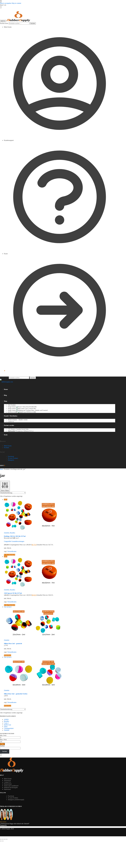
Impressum (7, 789)
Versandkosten (11, 551)
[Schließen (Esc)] (6, 839)
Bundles (12, 533)
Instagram (11, 460)
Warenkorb (7, 780)
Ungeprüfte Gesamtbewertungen (14, 541)
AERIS (6, 719)
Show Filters (5, 490)
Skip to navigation (5, 3)
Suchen (32, 23)
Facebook (11, 456)
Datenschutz (8, 784)
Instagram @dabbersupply (16, 799)
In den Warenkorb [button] (9, 555)
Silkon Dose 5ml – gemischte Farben (15, 694)
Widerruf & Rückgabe (11, 787)
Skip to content (16, 3)
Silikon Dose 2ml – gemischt (13, 643)
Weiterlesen (7, 655)
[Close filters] (1, 755)
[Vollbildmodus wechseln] (3, 839)
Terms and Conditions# (11, 786)
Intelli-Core (7, 725)
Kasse (6, 253)
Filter (2, 744)
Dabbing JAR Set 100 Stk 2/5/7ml (14, 536)
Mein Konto (8, 27)
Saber (5, 726)
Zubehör (6, 533)
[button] (2, 370)
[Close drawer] (1, 7)
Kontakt (6, 447)
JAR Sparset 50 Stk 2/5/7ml (13, 593)
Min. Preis (3, 735)
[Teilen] (5, 839)
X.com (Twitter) (13, 458)
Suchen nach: (4, 23)
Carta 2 (6, 723)
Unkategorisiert (8, 728)
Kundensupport (9, 140)
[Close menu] (1, 1)
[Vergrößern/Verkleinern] (1, 839)
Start (1, 469)
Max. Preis (3, 739)
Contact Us (7, 782)
